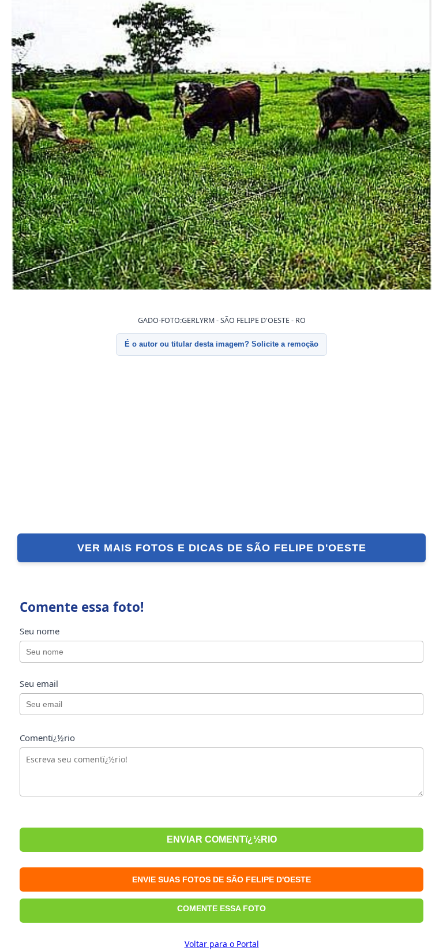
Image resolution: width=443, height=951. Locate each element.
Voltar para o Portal (222, 943)
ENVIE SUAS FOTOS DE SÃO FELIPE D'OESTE (221, 879)
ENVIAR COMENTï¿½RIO (222, 839)
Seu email (39, 683)
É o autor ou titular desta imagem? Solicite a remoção (221, 344)
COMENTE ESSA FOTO (221, 908)
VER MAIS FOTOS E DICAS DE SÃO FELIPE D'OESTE (221, 548)
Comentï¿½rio (47, 737)
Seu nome (39, 631)
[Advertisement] (221, 444)
